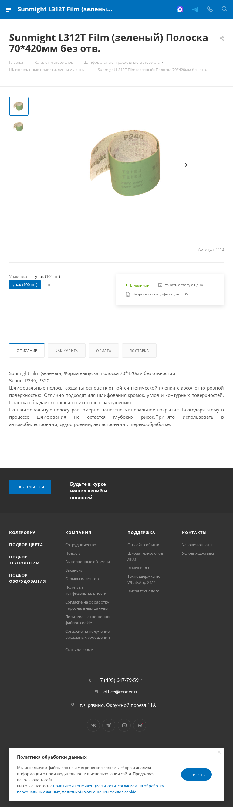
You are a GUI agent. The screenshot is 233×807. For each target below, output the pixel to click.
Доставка (139, 350)
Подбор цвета (26, 544)
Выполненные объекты (87, 561)
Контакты (194, 532)
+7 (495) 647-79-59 (118, 680)
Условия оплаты (197, 544)
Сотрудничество (80, 544)
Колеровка (22, 532)
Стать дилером (79, 649)
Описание (27, 350)
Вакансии (74, 570)
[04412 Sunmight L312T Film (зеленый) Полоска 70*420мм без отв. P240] (130, 165)
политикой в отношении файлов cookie (99, 792)
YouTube (124, 725)
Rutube (139, 725)
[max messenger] (180, 9)
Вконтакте (93, 725)
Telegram (108, 725)
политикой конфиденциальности (84, 785)
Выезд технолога (143, 591)
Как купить (66, 350)
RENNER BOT (139, 567)
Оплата (103, 350)
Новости (73, 553)
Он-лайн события (143, 544)
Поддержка (141, 532)
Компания (78, 532)
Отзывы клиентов (82, 578)
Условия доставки (198, 553)
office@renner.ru (121, 692)
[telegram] (195, 9)
